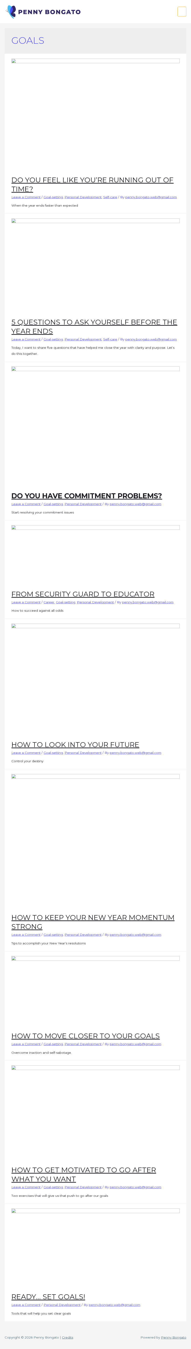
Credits (67, 1337)
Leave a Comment (26, 197)
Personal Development (83, 197)
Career (49, 602)
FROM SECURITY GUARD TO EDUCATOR (82, 594)
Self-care (110, 197)
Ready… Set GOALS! (48, 1296)
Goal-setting (53, 197)
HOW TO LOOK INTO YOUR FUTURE (75, 744)
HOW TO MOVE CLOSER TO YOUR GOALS (85, 1036)
